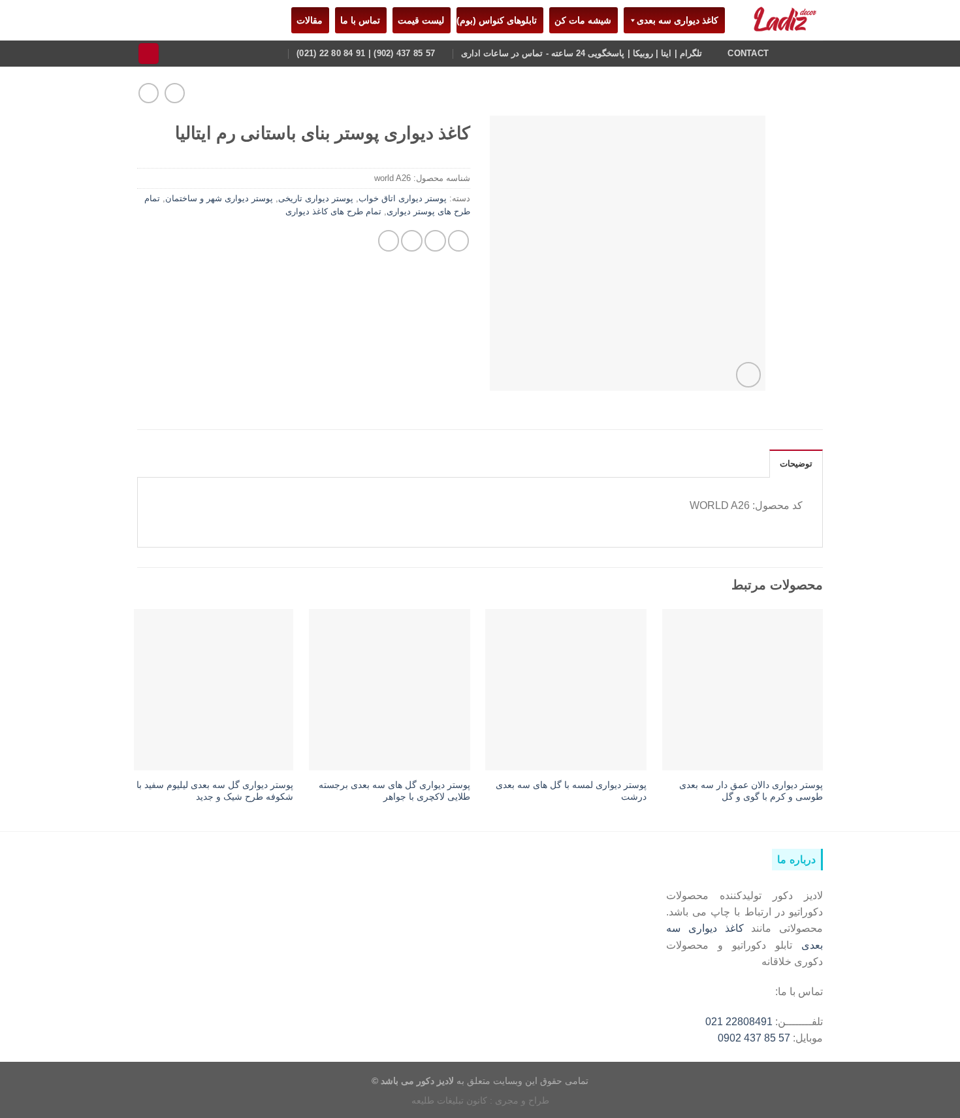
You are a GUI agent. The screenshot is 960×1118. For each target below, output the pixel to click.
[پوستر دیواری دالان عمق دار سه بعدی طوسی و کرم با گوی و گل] (743, 689)
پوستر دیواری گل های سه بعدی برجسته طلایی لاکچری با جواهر (394, 791)
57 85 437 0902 (754, 1038)
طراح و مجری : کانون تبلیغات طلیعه (480, 1100)
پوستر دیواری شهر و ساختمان (219, 198)
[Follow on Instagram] (814, 53)
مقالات (307, 20)
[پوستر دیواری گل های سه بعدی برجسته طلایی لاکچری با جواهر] (389, 689)
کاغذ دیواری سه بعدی (677, 20)
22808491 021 (739, 1021)
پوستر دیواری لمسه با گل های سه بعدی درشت (571, 791)
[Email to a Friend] (412, 241)
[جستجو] (148, 53)
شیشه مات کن (580, 20)
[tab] (796, 463)
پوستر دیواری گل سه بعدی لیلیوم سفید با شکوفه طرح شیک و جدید (214, 791)
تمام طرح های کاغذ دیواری (333, 211)
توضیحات (796, 464)
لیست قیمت (418, 20)
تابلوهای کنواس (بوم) (496, 20)
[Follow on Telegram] (797, 53)
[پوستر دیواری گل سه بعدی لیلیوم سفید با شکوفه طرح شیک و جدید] (213, 689)
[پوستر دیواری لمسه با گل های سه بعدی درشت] (566, 689)
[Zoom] (748, 374)
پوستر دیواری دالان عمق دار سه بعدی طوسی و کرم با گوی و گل (751, 791)
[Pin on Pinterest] (389, 241)
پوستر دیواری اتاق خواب (403, 198)
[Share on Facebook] (459, 241)
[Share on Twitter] (435, 241)
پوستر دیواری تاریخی (315, 198)
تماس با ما (357, 20)
